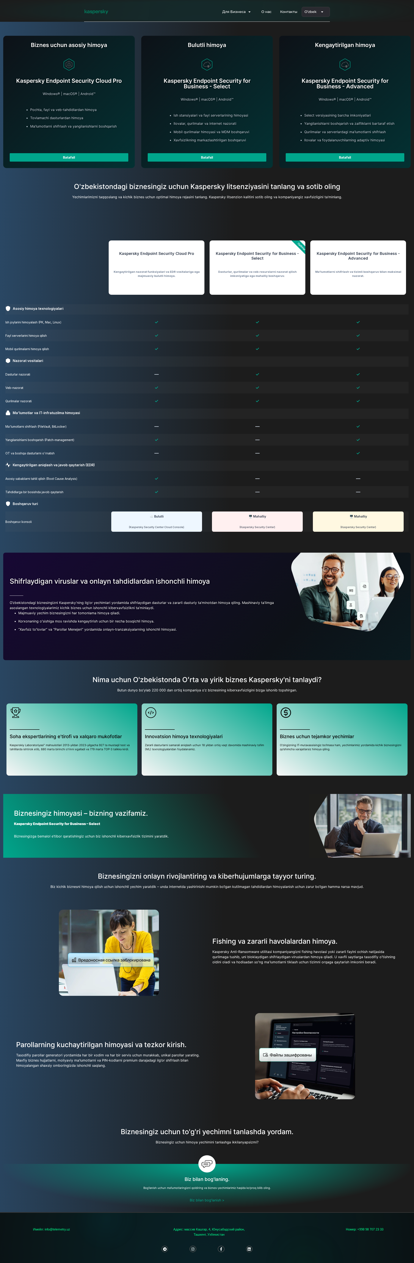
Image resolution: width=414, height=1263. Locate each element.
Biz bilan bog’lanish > (207, 1200)
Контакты (288, 12)
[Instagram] (193, 1249)
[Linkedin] (249, 1249)
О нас (266, 12)
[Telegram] (165, 1249)
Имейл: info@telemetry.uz (51, 1229)
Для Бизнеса (234, 12)
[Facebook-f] (221, 1249)
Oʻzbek (310, 12)
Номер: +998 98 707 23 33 (364, 1229)
